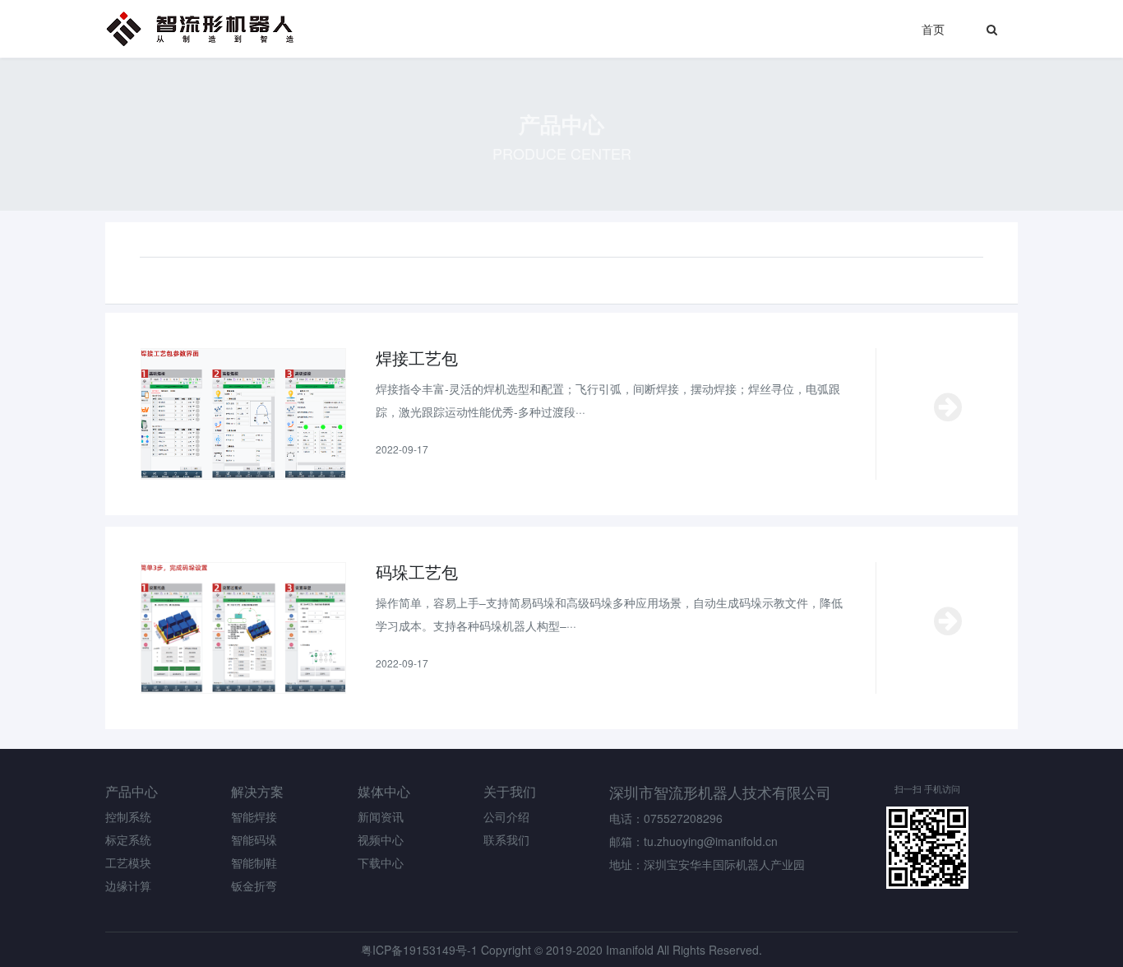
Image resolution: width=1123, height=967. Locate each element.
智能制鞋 (254, 862)
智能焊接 (254, 816)
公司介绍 (506, 816)
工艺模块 (128, 862)
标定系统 (128, 839)
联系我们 (506, 839)
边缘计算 (128, 885)
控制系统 (128, 816)
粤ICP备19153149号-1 (419, 949)
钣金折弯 (254, 885)
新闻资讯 (381, 816)
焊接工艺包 (417, 358)
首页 (933, 29)
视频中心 (381, 839)
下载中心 (381, 862)
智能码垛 (254, 839)
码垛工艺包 (417, 572)
